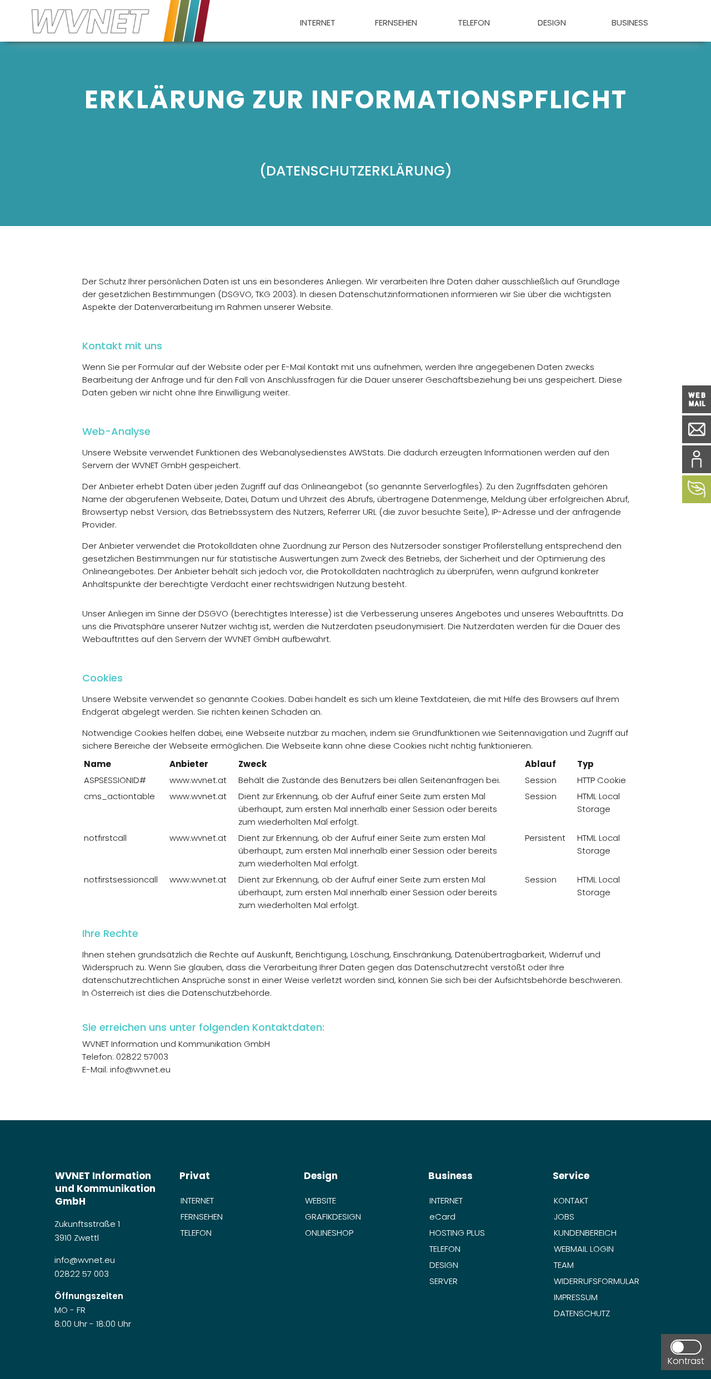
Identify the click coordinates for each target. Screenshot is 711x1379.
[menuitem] (317, 21)
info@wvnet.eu (85, 1260)
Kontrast (686, 1361)
